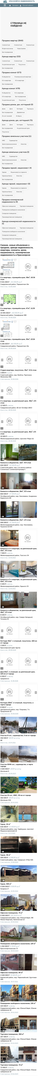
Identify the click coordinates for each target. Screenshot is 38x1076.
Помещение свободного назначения (13, 210)
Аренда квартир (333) (11, 57)
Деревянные (21, 112)
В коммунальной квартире (23, 77)
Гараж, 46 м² (5, 855)
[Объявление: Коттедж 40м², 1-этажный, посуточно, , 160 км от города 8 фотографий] (9, 639)
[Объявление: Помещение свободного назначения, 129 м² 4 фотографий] (18, 941)
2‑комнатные (18, 45)
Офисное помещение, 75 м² (11, 913)
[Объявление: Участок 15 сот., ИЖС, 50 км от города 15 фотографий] (18, 793)
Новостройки (21, 48)
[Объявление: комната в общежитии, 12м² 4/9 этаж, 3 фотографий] (18, 460)
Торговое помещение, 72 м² (11, 1065)
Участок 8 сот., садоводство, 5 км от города (18, 735)
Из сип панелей (7, 116)
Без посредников (7, 52)
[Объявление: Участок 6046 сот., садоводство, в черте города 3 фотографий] (18, 762)
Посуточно (21, 64)
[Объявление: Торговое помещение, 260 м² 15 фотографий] (18, 1032)
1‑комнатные (6, 45)
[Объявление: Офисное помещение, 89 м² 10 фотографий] (18, 970)
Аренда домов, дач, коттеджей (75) (17, 120)
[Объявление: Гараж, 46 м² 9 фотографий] (18, 853)
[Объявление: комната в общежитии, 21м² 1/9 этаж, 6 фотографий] (18, 518)
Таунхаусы (30, 109)
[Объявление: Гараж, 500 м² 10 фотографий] (18, 882)
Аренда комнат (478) (11, 88)
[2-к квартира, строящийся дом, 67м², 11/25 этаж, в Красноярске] (9, 306)
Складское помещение (9, 213)
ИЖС (3, 140)
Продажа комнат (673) (11, 73)
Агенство (23, 144)
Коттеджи (20, 109)
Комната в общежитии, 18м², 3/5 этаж (15, 491)
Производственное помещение (12, 217)
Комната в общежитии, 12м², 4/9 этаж (15, 463)
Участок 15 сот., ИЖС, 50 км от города (15, 795)
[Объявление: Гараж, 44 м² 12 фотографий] (18, 822)
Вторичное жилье (7, 48)
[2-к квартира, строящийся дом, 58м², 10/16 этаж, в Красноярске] (9, 275)
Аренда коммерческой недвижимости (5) (19, 223)
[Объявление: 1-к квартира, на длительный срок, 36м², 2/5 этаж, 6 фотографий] (9, 430)
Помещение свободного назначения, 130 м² (18, 1003)
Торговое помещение (26, 206)
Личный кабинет (28, 5)
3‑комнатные (30, 45)
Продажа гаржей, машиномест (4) (17, 168)
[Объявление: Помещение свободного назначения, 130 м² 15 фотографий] (18, 1001)
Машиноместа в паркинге (19, 172)
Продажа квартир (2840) (12, 41)
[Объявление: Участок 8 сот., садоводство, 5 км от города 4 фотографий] (18, 733)
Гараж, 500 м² (5, 884)
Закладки (15, 5)
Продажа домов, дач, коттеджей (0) (17, 105)
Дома (3, 109)
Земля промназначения (9, 144)
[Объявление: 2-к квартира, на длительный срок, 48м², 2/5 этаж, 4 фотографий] (9, 399)
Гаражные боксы (7, 176)
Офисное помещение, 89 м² (11, 973)
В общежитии (6, 77)
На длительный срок (8, 64)
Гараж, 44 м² (5, 824)
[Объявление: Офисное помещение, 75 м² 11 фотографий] (18, 911)
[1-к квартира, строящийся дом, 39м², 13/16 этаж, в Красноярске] (9, 337)
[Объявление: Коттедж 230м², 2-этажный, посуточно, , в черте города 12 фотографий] (9, 701)
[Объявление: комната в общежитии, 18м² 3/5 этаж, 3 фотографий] (18, 489)
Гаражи (4, 172)
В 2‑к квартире (6, 80)
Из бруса (19, 116)
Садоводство (13, 140)
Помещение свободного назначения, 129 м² (18, 944)
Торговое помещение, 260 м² (12, 1034)
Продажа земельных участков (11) (16, 136)
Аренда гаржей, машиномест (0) (16, 184)
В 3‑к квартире (19, 80)
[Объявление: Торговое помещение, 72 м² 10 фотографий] (18, 1063)
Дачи (11, 109)
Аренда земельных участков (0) (15, 152)
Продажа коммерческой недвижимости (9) (12, 201)
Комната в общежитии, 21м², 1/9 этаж (15, 520)
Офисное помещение (9, 206)
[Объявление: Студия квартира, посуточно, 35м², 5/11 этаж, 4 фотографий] (9, 368)
